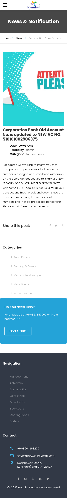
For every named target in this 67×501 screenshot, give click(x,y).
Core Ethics (17, 396)
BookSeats (17, 408)
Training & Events (25, 266)
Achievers (16, 383)
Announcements (25, 293)
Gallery (14, 421)
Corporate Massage (27, 275)
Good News (21, 284)
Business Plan (18, 389)
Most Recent (22, 257)
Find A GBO (17, 331)
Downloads (17, 402)
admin (30, 150)
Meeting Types (19, 415)
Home (7, 38)
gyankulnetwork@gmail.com (35, 455)
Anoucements (34, 154)
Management (19, 376)
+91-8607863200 (28, 448)
